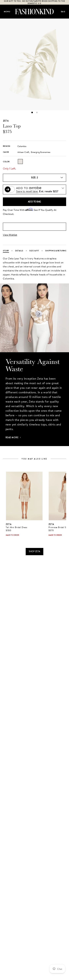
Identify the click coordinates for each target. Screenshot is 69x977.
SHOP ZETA (34, 551)
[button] (32, 112)
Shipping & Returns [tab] (55, 250)
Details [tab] (19, 250)
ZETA (6, 121)
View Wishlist (10, 235)
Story (6, 250)
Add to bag (34, 201)
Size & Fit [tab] (34, 250)
